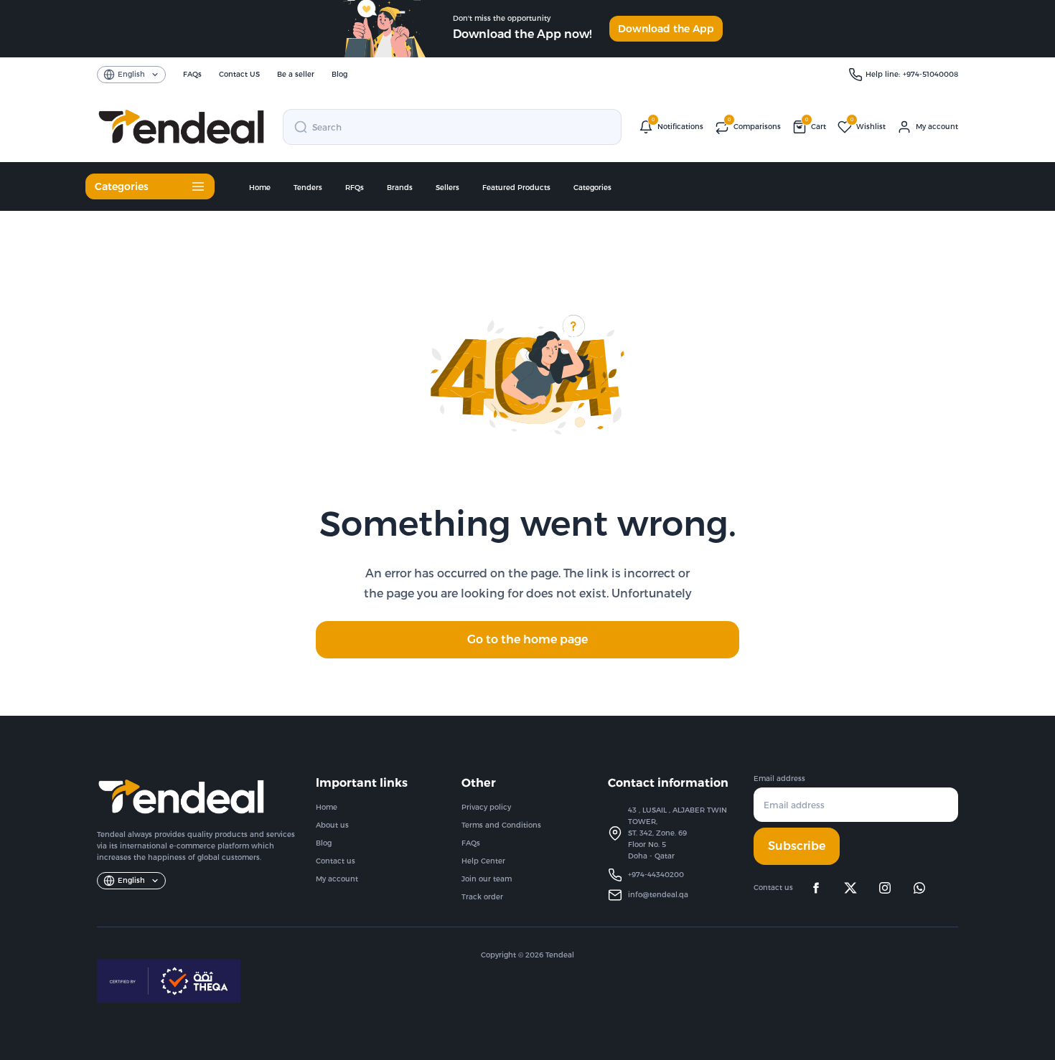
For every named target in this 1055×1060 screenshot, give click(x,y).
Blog (324, 843)
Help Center (483, 861)
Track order (482, 897)
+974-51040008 (930, 74)
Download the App (666, 28)
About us (332, 825)
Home (260, 187)
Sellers (447, 187)
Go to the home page (527, 639)
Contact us (335, 861)
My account (337, 879)
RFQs (354, 187)
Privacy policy (486, 807)
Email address (779, 778)
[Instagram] (884, 887)
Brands (400, 187)
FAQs (470, 843)
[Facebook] (816, 887)
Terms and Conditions (501, 825)
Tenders (308, 187)
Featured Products (516, 187)
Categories (592, 187)
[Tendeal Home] (181, 127)
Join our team (486, 879)
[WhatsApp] (919, 887)
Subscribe (796, 846)
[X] (850, 887)
